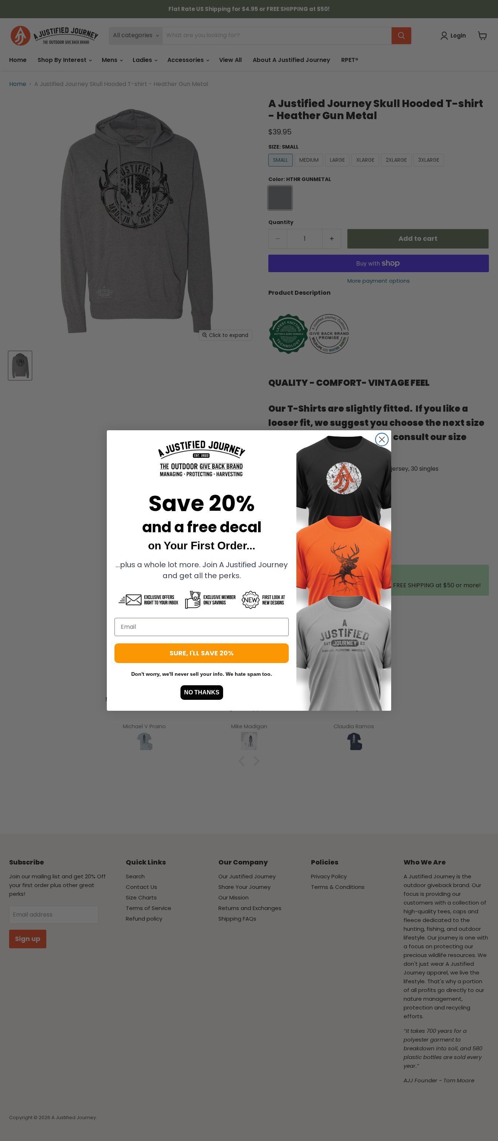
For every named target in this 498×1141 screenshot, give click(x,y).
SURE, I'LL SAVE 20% (202, 653)
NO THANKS (201, 692)
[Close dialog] (382, 439)
